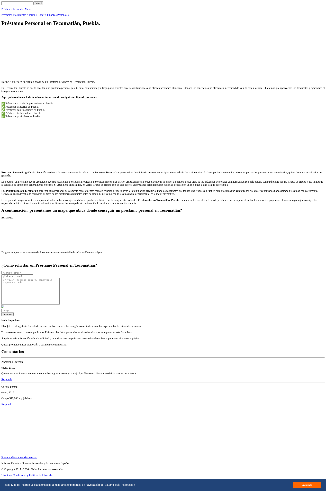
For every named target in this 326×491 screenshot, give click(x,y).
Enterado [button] (307, 485)
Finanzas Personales (58, 14)
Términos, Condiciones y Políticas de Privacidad (27, 475)
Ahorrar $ (31, 14)
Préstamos (6, 14)
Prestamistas (19, 14)
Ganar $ (42, 14)
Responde (6, 379)
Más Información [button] (125, 484)
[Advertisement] (103, 54)
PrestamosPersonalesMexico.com (19, 457)
